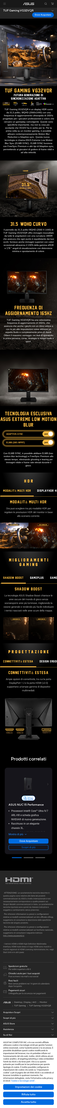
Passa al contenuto (2, 9)
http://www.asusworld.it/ (13, 936)
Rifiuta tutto (28, 1094)
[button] (4, 3)
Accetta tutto (28, 1102)
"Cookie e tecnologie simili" (23, 1081)
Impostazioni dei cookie (28, 1087)
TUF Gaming (20, 1005)
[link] (28, 4)
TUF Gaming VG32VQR (18, 10)
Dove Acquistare (43, 14)
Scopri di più (28, 847)
